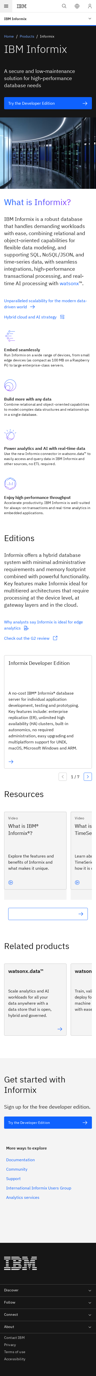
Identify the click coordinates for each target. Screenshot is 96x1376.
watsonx (69, 283)
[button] (77, 6)
